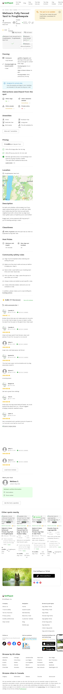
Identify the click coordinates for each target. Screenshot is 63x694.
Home (24, 606)
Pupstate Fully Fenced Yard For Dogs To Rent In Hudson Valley (22, 530)
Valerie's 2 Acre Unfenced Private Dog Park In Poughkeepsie (7, 530)
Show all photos (25, 46)
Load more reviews (10, 470)
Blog (24, 3)
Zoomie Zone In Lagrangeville (52, 529)
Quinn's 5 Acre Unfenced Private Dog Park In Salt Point (38, 530)
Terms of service (7, 612)
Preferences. (22, 688)
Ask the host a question (11, 503)
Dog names (30, 3)
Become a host (26, 615)
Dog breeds (54, 3)
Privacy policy (6, 615)
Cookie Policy (41, 687)
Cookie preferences (8, 618)
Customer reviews (27, 618)
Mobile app (25, 625)
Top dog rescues (37, 3)
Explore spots (26, 609)
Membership (26, 612)
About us (5, 606)
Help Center (6, 622)
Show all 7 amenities (10, 131)
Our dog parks (18, 3)
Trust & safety (6, 609)
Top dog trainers (45, 3)
